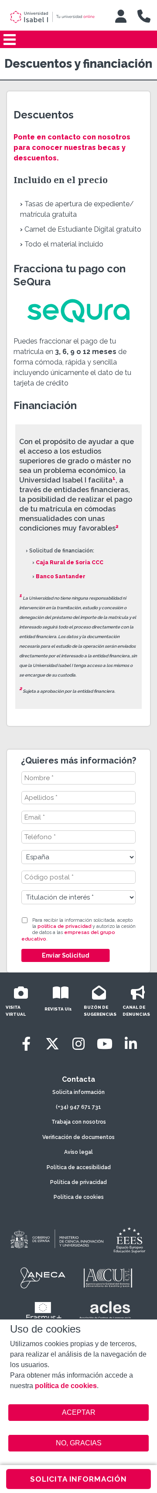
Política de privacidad (78, 1182)
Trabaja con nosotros (78, 1122)
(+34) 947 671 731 (78, 1107)
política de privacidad (64, 926)
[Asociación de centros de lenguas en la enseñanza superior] (104, 1312)
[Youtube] (105, 1044)
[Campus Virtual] (120, 16)
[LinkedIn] (131, 1044)
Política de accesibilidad (79, 1167)
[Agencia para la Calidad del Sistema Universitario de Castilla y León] (107, 1278)
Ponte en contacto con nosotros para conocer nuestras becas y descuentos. (72, 147)
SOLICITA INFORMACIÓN (78, 1479)
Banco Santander (60, 576)
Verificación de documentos (78, 1137)
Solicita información (78, 1092)
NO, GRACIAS (79, 1443)
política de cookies (66, 1385)
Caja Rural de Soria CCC (69, 562)
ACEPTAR (78, 1412)
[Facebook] (26, 1044)
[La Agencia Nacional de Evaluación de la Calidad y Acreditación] (43, 1278)
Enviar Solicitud (65, 955)
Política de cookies (79, 1197)
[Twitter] (52, 1044)
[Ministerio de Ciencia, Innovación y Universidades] (56, 1239)
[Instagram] (78, 1044)
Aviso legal (78, 1152)
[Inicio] (56, 17)
